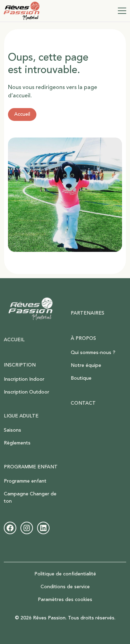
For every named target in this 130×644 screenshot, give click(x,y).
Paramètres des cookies (65, 599)
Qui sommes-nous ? (93, 352)
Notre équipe (86, 365)
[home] (21, 10)
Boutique (81, 378)
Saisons (12, 430)
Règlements (17, 443)
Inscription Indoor (24, 379)
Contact (83, 403)
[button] (121, 10)
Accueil (22, 114)
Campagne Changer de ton (30, 497)
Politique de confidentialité (65, 574)
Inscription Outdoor (26, 392)
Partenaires (87, 313)
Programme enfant (25, 481)
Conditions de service (65, 587)
